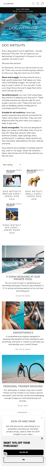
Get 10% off (24, 452)
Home (17, 23)
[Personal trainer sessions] (23, 369)
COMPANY (22, 412)
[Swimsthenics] (23, 315)
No (23, 460)
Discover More (23, 296)
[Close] (42, 438)
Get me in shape (23, 349)
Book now (23, 406)
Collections (25, 23)
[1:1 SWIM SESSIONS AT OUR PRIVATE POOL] (23, 259)
